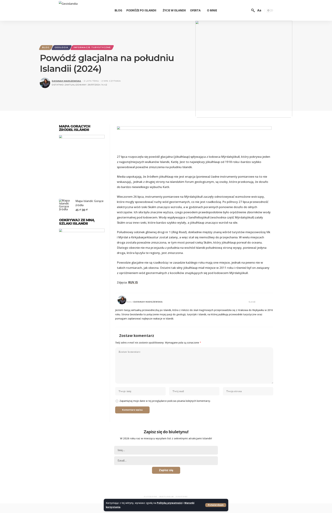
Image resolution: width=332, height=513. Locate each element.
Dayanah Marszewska (66, 81)
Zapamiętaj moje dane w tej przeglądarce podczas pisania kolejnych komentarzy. (165, 400)
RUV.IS (133, 282)
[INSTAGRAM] (161, 489)
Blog (45, 47)
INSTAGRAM (166, 497)
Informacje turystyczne (92, 47)
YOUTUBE (182, 497)
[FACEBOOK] (146, 489)
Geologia (61, 47)
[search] (253, 10)
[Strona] (258, 302)
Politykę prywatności (169, 503)
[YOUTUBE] (178, 489)
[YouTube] (267, 302)
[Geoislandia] (68, 10)
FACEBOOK (150, 497)
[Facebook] (263, 302)
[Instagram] (271, 302)
